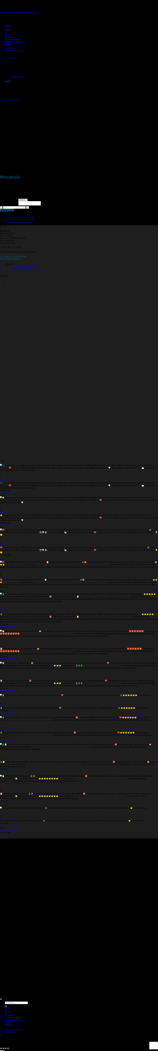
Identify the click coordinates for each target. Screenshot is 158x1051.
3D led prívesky (13, 12)
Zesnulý (8, 1015)
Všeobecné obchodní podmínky (18, 222)
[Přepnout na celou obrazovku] (3, 1048)
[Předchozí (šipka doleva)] (1, 1050)
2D (6, 1013)
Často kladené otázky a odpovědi (19, 217)
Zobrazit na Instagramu (10, 830)
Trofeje (8, 1023)
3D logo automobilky (30, 12)
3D (6, 1010)
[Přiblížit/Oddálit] (1, 1048)
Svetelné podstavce (14, 1020)
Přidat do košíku (7, 210)
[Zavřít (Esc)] (8, 1048)
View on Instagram (8, 493)
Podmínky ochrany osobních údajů (19, 219)
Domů (2, 12)
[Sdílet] (6, 1048)
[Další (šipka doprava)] (3, 1050)
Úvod (7, 1008)
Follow (3, 480)
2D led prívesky (12, 1018)
